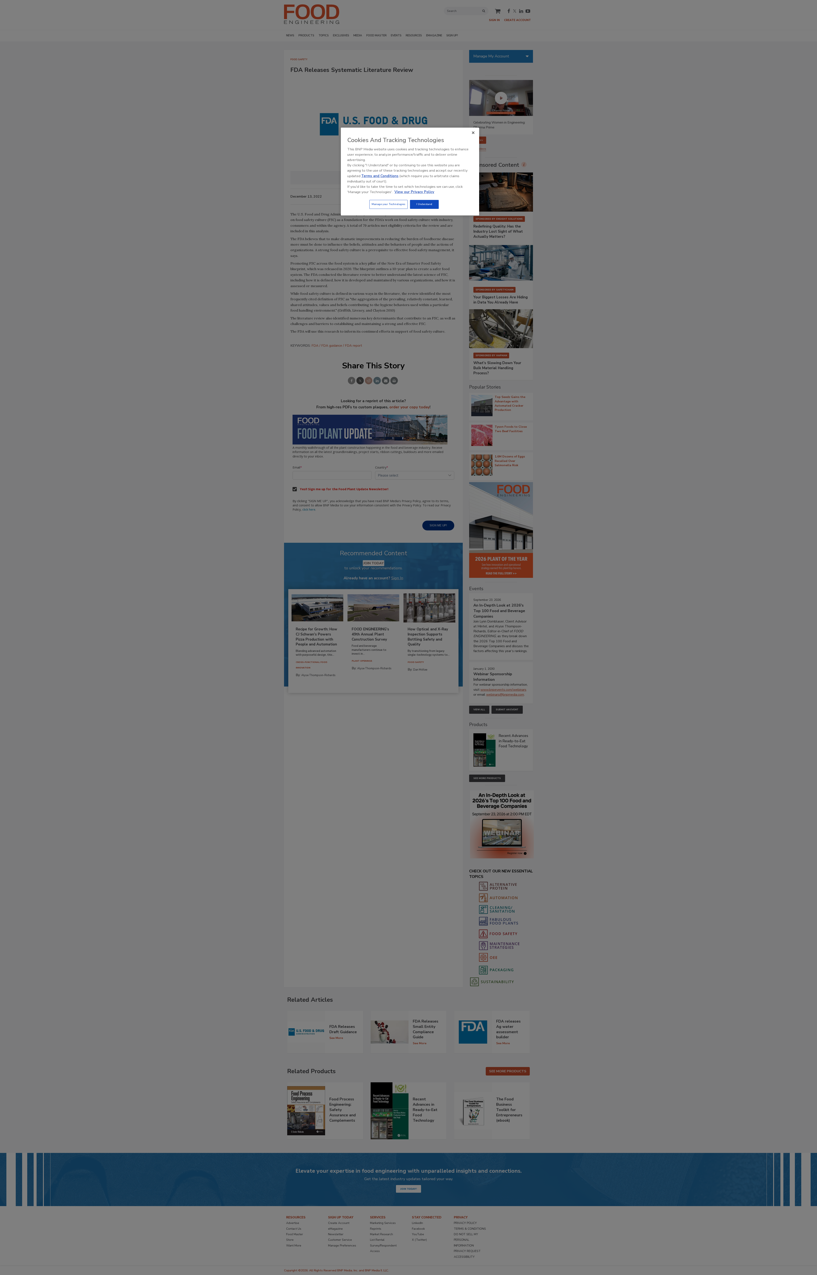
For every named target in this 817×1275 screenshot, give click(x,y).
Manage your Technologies (388, 204)
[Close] (473, 132)
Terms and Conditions (380, 176)
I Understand (424, 204)
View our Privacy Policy (414, 191)
